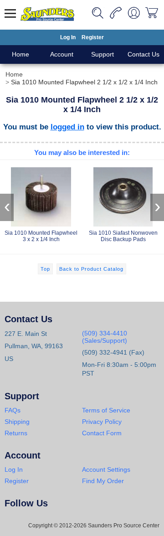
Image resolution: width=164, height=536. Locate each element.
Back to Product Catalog (91, 269)
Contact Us (143, 54)
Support (102, 54)
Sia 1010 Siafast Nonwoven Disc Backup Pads (123, 236)
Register (93, 37)
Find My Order (103, 480)
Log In (68, 37)
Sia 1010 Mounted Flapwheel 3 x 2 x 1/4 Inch (41, 236)
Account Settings (106, 469)
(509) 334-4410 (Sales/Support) (104, 337)
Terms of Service (106, 410)
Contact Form (102, 433)
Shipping (17, 421)
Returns (16, 433)
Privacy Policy (102, 421)
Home (20, 54)
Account (61, 54)
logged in (67, 126)
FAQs (12, 410)
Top (45, 269)
